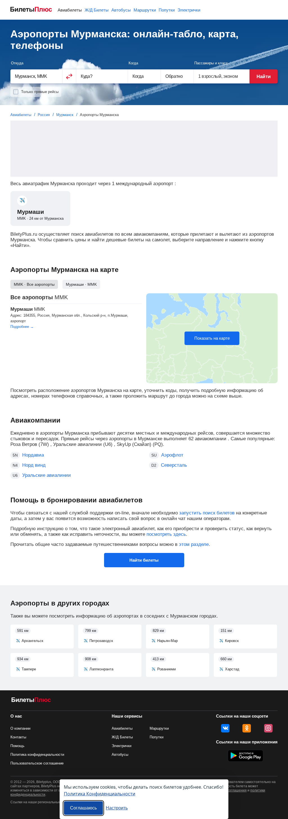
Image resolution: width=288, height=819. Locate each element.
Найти (263, 76)
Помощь (17, 746)
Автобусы (121, 10)
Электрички (188, 10)
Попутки (167, 10)
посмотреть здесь (166, 534)
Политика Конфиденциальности (99, 793)
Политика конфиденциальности (37, 754)
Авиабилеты (70, 10)
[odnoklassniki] (246, 728)
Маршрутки (145, 10)
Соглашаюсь (83, 808)
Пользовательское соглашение (37, 763)
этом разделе (194, 544)
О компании (20, 728)
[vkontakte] (225, 728)
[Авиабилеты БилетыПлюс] (31, 701)
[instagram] (268, 728)
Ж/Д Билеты (97, 10)
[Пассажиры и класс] (221, 76)
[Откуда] (36, 76)
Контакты (18, 737)
